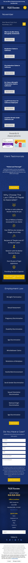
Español (14, 527)
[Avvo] (9, 540)
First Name (5, 439)
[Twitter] (12, 540)
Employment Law (14, 518)
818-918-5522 (14, 495)
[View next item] (15, 149)
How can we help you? (7, 459)
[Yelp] (7, 540)
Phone (4, 447)
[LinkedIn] (21, 540)
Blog (14, 522)
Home (14, 516)
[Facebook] (18, 540)
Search (5, 532)
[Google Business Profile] (15, 540)
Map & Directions (14, 509)
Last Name (5, 443)
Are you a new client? (7, 455)
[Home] (13, 7)
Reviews (14, 520)
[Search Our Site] (23, 532)
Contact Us (14, 525)
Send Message (14, 479)
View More (14, 187)
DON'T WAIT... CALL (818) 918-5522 (14, 277)
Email (4, 451)
